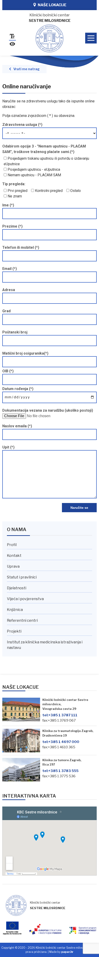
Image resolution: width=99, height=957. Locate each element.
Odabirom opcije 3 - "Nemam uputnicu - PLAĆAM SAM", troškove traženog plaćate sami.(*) (44, 149)
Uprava (13, 566)
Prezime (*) (12, 226)
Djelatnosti (16, 588)
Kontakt (14, 555)
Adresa (8, 290)
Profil (12, 545)
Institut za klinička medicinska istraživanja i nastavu (44, 645)
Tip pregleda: (13, 184)
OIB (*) (8, 371)
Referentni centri (22, 620)
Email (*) (9, 268)
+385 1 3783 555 (60, 771)
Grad (6, 311)
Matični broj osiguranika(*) (25, 353)
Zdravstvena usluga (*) (22, 124)
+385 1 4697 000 (60, 742)
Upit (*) (8, 447)
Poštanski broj (14, 332)
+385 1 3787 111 (59, 715)
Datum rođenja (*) (17, 389)
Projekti (14, 631)
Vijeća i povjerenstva (25, 599)
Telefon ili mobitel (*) (20, 247)
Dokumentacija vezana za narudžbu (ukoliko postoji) (47, 410)
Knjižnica (15, 609)
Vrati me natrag (26, 69)
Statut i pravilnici (22, 577)
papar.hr (67, 952)
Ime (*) (8, 205)
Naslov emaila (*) (17, 426)
